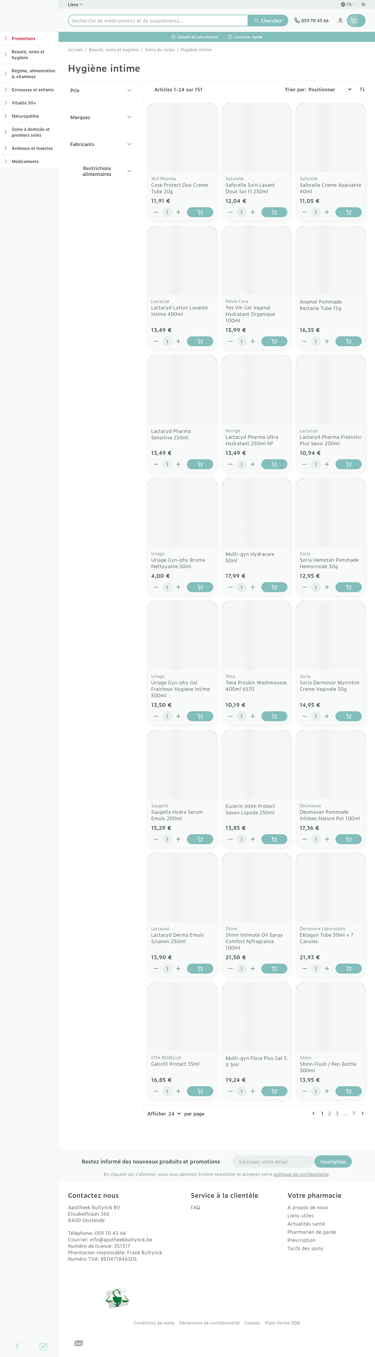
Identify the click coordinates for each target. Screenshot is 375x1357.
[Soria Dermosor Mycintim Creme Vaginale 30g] (330, 635)
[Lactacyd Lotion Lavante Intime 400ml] (182, 260)
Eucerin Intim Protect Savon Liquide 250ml (250, 809)
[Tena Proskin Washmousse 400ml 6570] (256, 635)
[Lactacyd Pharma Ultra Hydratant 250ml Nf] (256, 389)
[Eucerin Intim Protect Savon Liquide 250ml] (256, 764)
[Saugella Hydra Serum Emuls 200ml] (182, 764)
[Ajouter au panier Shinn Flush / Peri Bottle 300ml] (348, 1091)
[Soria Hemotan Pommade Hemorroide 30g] (330, 512)
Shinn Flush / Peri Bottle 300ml (328, 1067)
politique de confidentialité (301, 1174)
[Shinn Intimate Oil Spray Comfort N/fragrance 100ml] (256, 887)
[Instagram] (43, 1346)
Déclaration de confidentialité (209, 1323)
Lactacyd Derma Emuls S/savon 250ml (177, 938)
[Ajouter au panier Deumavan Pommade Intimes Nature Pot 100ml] (348, 839)
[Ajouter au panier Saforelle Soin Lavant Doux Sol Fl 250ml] (274, 212)
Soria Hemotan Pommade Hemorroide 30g (329, 563)
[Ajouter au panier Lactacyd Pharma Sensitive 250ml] (200, 464)
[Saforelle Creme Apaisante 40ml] (330, 137)
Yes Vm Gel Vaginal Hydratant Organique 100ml (250, 314)
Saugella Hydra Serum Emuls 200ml (177, 815)
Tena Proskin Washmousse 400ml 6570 (256, 685)
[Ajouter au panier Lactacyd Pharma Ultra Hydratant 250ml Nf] (274, 464)
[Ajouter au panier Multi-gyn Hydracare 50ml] (274, 587)
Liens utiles (300, 1215)
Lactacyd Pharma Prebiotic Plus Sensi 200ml (331, 440)
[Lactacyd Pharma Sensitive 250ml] (182, 389)
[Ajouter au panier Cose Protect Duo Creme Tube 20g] (200, 212)
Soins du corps (160, 49)
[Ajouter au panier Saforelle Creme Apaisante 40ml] (348, 212)
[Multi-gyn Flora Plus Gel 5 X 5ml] (256, 1016)
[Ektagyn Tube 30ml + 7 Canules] (330, 887)
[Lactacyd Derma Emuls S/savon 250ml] (182, 887)
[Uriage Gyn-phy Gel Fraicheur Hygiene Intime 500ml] (182, 635)
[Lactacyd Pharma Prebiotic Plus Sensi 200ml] (330, 389)
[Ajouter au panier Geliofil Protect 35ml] (200, 1091)
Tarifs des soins (305, 1248)
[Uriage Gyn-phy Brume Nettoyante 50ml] (182, 512)
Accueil (75, 49)
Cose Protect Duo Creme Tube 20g (179, 188)
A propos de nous (307, 1207)
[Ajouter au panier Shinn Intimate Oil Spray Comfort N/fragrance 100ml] (274, 969)
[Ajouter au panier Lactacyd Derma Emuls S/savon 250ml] (200, 969)
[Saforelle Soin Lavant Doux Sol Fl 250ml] (256, 137)
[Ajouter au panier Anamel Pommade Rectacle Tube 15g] (348, 341)
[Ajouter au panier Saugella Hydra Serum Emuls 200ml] (200, 839)
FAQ (195, 1207)
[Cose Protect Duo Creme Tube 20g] (182, 137)
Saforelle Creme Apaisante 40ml (330, 188)
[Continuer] (361, 1113)
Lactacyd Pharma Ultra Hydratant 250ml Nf (252, 440)
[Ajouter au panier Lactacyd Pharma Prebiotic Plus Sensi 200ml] (348, 464)
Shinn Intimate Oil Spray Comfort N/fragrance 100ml (254, 941)
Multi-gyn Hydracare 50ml (250, 557)
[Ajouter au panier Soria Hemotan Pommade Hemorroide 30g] (348, 587)
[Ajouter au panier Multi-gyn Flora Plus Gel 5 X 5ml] (274, 1091)
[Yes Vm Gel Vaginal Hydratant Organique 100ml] (256, 260)
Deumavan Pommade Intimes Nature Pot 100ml (330, 815)
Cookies (252, 1323)
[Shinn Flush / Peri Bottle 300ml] (330, 1016)
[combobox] (158, 20)
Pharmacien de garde (311, 1232)
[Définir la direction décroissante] (362, 89)
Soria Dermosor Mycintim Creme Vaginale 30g (329, 685)
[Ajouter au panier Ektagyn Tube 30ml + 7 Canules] (348, 969)
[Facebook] (17, 1346)
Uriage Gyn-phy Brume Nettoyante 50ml (178, 563)
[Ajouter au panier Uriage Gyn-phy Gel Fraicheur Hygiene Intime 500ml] (200, 716)
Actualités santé (306, 1223)
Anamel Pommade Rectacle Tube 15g (321, 304)
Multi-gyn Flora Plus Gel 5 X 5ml (256, 1061)
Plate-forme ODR (282, 1323)
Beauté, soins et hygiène (114, 49)
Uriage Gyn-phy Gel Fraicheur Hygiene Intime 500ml (180, 689)
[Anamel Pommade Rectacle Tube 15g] (330, 260)
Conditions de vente (154, 1323)
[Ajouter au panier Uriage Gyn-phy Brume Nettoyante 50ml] (200, 587)
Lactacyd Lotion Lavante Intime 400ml (179, 310)
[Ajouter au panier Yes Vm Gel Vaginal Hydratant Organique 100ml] (274, 341)
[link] (315, 1113)
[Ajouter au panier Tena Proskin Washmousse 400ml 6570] (274, 716)
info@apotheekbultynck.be (121, 1239)
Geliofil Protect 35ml (175, 1063)
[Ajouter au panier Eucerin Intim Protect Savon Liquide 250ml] (274, 839)
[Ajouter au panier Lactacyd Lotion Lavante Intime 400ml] (200, 341)
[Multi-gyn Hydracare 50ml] (256, 512)
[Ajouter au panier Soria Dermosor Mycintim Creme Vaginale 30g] (348, 716)
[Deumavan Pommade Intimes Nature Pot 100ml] (330, 764)
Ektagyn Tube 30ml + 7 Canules (326, 938)
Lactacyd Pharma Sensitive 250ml (171, 434)
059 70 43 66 (110, 1232)
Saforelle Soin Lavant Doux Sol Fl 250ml (250, 188)
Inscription (333, 1161)
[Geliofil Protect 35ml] (182, 1016)
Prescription (301, 1240)
